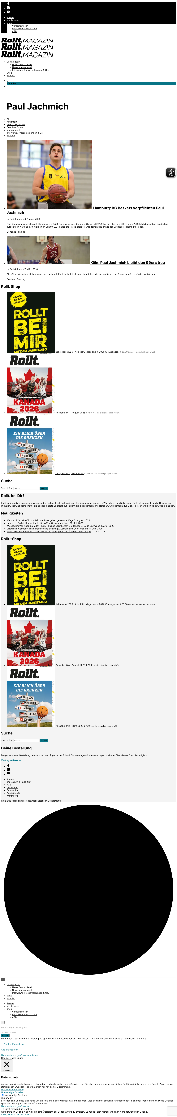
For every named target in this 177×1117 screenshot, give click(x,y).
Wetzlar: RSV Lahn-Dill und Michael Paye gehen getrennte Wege (40, 520)
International (13, 130)
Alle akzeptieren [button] (9, 1049)
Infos (9, 23)
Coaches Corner (15, 127)
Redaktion (15, 219)
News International (22, 67)
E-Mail (66, 755)
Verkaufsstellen (20, 25)
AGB (14, 31)
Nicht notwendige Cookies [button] (15, 1106)
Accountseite (13, 793)
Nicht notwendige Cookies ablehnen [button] (20, 1055)
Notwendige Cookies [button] (12, 1092)
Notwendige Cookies (16, 1095)
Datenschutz (13, 790)
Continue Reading (16, 231)
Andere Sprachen (16, 124)
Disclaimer (12, 787)
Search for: (7, 488)
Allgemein (12, 121)
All (8, 119)
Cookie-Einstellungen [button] (15, 1044)
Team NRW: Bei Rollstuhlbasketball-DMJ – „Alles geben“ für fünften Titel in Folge (49, 531)
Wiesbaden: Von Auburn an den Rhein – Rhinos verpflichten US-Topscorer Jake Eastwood (53, 525)
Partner (10, 17)
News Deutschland (22, 64)
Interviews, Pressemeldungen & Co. (30, 70)
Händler (11, 75)
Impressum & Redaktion (24, 28)
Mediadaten (13, 20)
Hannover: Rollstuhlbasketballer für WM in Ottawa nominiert (38, 523)
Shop (9, 72)
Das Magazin (13, 61)
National (11, 135)
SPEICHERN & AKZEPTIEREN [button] (16, 1114)
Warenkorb (12, 795)
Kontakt (11, 779)
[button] (7, 80)
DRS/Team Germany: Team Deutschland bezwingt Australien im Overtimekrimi (47, 528)
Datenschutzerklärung (12, 1089)
